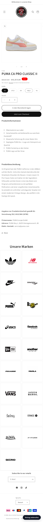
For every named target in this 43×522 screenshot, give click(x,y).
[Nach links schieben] (16, 66)
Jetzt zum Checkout (21, 114)
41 (38, 91)
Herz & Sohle (12, 515)
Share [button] (6, 233)
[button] (4, 11)
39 (22, 91)
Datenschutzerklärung (12, 518)
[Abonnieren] (32, 479)
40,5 (28, 91)
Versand (11, 82)
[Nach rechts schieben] (26, 66)
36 (5, 91)
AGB (22, 518)
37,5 (14, 91)
